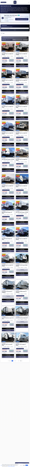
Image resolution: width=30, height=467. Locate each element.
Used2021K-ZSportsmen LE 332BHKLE (7, 292)
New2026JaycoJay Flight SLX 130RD (21, 107)
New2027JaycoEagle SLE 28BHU (21, 345)
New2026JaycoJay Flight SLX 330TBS (21, 81)
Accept (27, 465)
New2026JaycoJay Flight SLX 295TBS (7, 54)
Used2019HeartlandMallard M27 (22, 317)
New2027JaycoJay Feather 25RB (7, 345)
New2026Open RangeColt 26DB (8, 159)
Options (21, 465)
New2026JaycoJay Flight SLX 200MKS (21, 54)
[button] (15, 18)
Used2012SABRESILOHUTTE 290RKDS (21, 292)
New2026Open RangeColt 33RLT (7, 213)
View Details (8, 64)
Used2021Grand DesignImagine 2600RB (22, 265)
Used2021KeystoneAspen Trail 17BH (8, 318)
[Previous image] (2, 47)
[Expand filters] (28, 33)
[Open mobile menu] (28, 2)
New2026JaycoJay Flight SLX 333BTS (7, 133)
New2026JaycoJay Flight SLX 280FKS (21, 239)
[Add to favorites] (13, 50)
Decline (24, 465)
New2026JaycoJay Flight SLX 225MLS (7, 265)
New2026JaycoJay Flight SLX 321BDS (7, 81)
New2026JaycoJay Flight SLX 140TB (21, 186)
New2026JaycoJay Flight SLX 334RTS (21, 133)
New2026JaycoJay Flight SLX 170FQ (7, 107)
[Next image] (13, 47)
